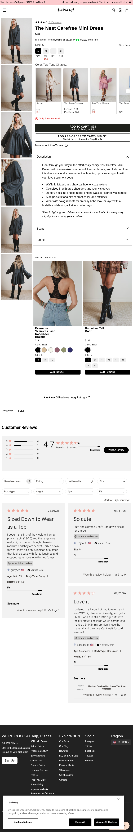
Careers (63, 780)
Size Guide (124, 45)
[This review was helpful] (49, 610)
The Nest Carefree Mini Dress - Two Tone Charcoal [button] (106, 687)
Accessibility (36, 784)
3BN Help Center (38, 741)
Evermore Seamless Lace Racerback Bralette (45, 332)
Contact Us (36, 760)
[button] (3, 10)
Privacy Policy (37, 765)
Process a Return (39, 751)
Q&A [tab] (21, 411)
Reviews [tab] (7, 411)
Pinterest (89, 760)
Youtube (89, 756)
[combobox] (49, 481)
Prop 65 (34, 775)
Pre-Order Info (66, 760)
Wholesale (64, 770)
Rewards (63, 751)
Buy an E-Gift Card (68, 756)
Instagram (90, 741)
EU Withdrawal (37, 756)
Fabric (41, 239)
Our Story (64, 741)
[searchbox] (14, 481)
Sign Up (10, 760)
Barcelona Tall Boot (94, 330)
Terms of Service (39, 770)
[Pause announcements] (130, 2)
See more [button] (13, 603)
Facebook (90, 751)
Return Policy (37, 746)
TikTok (88, 746)
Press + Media (66, 765)
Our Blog (63, 746)
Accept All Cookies (106, 822)
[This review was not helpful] (56, 610)
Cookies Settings (23, 822)
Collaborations (66, 775)
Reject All (80, 822)
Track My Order (38, 780)
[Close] (118, 799)
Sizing (41, 228)
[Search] (113, 10)
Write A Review (116, 449)
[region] (63, 812)
